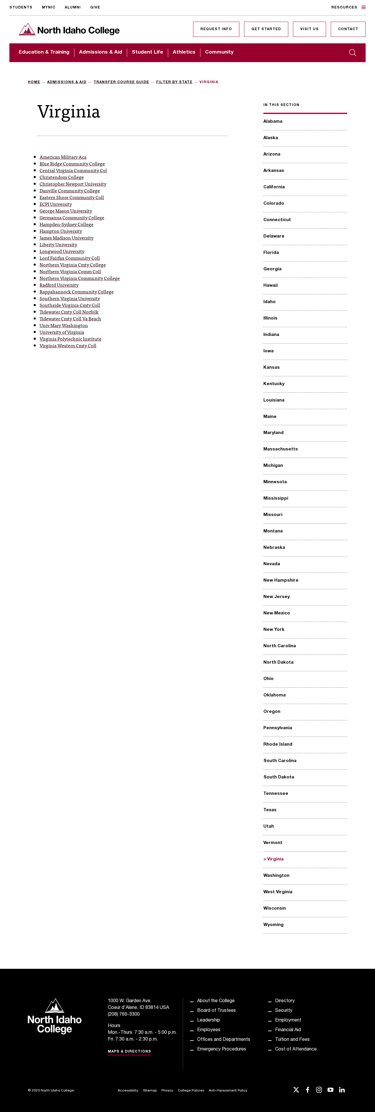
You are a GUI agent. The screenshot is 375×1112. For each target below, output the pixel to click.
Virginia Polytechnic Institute (70, 338)
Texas (270, 810)
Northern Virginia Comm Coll (70, 271)
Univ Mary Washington (64, 325)
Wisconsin (274, 908)
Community (219, 52)
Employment (288, 1020)
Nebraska (274, 548)
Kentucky (273, 384)
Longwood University (62, 251)
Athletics (184, 52)
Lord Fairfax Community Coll (70, 258)
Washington (276, 876)
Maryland (273, 433)
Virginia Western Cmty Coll (68, 345)
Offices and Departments (223, 1040)
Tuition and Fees (292, 1040)
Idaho (269, 302)
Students (21, 7)
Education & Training (44, 52)
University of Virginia (62, 332)
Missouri (272, 515)
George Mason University (66, 210)
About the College (216, 1001)
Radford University (59, 284)
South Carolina (279, 761)
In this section (281, 105)
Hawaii (270, 285)
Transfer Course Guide (121, 82)
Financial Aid (288, 1030)
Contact (348, 29)
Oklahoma (274, 695)
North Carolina (279, 646)
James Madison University (66, 237)
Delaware (273, 236)
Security (283, 1011)
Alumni (73, 7)
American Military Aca (63, 156)
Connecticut (277, 220)
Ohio (268, 679)
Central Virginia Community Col (73, 170)
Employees (208, 1030)
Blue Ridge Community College (72, 163)
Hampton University (61, 231)
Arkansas (273, 171)
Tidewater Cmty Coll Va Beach (70, 318)
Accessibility (128, 1090)
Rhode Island (277, 744)
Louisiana (273, 400)
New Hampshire (281, 580)
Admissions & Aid (100, 52)
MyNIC (48, 7)
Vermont (272, 843)
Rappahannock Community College (77, 291)
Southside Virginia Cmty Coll (70, 305)
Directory (285, 1001)
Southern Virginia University (70, 298)
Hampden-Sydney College (66, 224)
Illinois (270, 318)
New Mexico (276, 613)
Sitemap (150, 1090)
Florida (271, 253)
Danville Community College (70, 190)
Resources (344, 7)
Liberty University (58, 244)
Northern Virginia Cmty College (73, 264)
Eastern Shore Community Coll (72, 197)
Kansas (271, 367)
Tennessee (275, 794)
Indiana (271, 335)
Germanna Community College (72, 217)
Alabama (272, 121)
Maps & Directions (129, 1051)
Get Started (266, 29)
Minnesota (275, 482)
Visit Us (309, 29)
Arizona (271, 154)
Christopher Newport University (73, 183)
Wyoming (273, 925)
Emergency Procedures (221, 1049)
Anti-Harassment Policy (228, 1090)
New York (273, 630)
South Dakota (278, 777)
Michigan (273, 466)
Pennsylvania (277, 728)
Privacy (167, 1090)
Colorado (273, 203)
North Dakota (278, 662)
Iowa (268, 351)
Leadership (208, 1020)
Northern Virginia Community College (80, 278)
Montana (273, 531)
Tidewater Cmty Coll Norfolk (69, 311)
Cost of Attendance (296, 1049)
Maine (270, 417)
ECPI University (56, 204)
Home (34, 82)
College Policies (191, 1090)
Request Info (216, 29)
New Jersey (276, 597)
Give (95, 7)
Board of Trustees (216, 1011)
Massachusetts (280, 449)
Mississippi (275, 498)
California (274, 187)
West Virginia (277, 892)
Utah (268, 826)
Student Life (147, 52)
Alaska (270, 138)
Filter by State (174, 82)
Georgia (272, 269)
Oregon (271, 712)
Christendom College (62, 177)
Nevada (271, 564)
